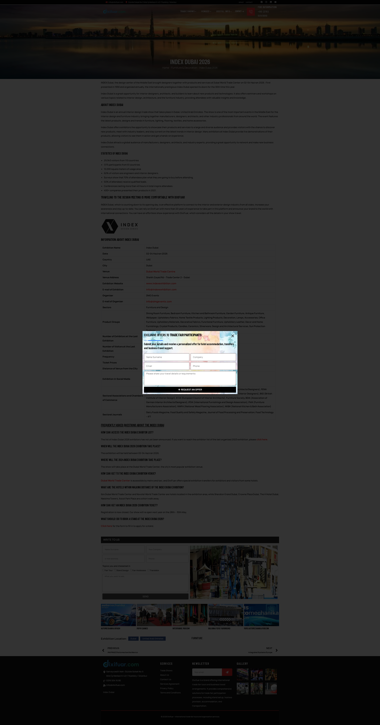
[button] (233, 336)
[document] (190, 362)
